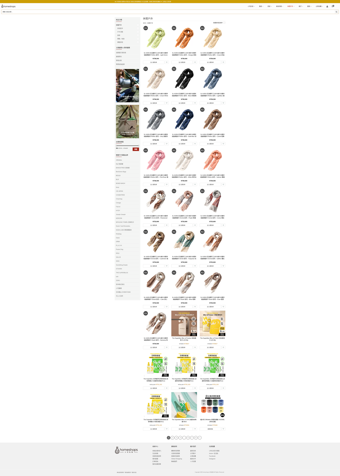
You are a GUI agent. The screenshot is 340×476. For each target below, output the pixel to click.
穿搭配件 (120, 28)
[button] (167, 62)
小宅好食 (250, 6)
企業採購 (318, 6)
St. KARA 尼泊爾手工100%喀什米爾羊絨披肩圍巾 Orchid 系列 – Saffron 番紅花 (212, 258)
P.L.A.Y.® (119, 245)
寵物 (308, 6)
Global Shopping (176, 459)
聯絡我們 (174, 461)
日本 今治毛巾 (271, 16)
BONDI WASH (120, 183)
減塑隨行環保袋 (292, 16)
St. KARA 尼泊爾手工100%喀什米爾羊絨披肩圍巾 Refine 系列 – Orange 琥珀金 (184, 55)
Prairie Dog (119, 249)
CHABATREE (120, 195)
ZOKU (118, 280)
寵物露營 (309, 16)
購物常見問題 (175, 451)
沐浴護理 (319, 16)
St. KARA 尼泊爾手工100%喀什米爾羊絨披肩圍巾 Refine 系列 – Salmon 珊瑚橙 (212, 177)
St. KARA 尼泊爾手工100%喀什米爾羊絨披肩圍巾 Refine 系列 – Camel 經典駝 (212, 136)
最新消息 (193, 451)
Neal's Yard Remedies (123, 226)
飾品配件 (307, 16)
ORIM (118, 241)
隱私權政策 (128, 472)
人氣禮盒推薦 (263, 16)
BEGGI (118, 175)
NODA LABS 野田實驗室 (124, 230)
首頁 (144, 23)
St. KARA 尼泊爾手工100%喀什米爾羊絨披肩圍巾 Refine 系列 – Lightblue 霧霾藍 (212, 95)
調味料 (265, 16)
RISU (117, 253)
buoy (117, 187)
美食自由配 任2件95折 (253, 16)
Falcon (118, 206)
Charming (119, 199)
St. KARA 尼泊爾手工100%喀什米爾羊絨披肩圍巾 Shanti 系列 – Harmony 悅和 (156, 340)
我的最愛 (155, 459)
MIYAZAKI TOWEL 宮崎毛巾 (125, 222)
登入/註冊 (327, 6)
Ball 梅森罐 (119, 164)
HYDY (118, 210)
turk (117, 276)
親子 (300, 6)
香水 (294, 16)
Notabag (118, 234)
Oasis (118, 238)
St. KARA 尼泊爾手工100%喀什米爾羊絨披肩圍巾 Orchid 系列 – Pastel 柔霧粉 (184, 218)
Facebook (212, 456)
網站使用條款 (120, 472)
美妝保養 (279, 6)
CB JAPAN (119, 191)
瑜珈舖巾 (325, 16)
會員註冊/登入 (156, 451)
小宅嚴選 (119, 288)
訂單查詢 (155, 461)
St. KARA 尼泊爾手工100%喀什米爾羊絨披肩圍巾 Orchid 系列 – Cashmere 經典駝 (156, 258)
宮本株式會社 (120, 284)
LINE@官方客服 (214, 451)
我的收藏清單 (156, 464)
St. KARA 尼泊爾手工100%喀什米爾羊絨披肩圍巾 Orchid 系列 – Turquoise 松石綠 (184, 258)
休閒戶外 (290, 6)
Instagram (212, 459)
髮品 (312, 16)
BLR (117, 179)
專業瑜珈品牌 (120, 64)
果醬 (282, 16)
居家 (269, 6)
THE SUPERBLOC (122, 272)
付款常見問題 (175, 453)
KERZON (119, 218)
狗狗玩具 (327, 16)
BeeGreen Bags (121, 171)
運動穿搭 (120, 42)
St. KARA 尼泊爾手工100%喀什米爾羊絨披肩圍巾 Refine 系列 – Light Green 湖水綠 (156, 55)
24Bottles (119, 160)
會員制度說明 (156, 456)
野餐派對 (119, 60)
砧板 (277, 16)
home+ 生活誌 (213, 453)
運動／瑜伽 (120, 39)
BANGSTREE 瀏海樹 (123, 168)
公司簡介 (193, 453)
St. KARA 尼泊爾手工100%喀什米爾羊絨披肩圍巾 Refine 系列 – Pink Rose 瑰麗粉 (156, 177)
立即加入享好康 (166, 1)
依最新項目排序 (218, 22)
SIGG (117, 261)
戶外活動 (120, 32)
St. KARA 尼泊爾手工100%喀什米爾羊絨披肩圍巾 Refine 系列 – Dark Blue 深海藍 (184, 136)
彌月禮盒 (301, 16)
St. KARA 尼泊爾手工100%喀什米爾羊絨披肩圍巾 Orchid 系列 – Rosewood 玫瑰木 (156, 218)
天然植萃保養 (280, 16)
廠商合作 (193, 459)
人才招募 (193, 461)
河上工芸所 (119, 296)
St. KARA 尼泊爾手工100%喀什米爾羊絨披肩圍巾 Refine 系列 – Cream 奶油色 (212, 55)
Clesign (118, 203)
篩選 (135, 149)
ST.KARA (119, 269)
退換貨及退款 (175, 456)
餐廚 (260, 6)
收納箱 (305, 16)
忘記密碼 (155, 453)
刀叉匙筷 (297, 16)
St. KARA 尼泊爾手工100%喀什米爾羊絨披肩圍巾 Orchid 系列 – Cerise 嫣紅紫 (212, 218)
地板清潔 (288, 16)
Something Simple (122, 265)
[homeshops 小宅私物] (8, 6)
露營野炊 (119, 56)
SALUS (118, 257)
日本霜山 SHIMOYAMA (123, 292)
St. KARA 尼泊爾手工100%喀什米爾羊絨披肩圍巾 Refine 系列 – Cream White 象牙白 (156, 95)
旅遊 (118, 35)
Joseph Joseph (121, 214)
